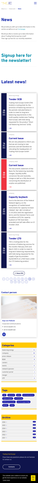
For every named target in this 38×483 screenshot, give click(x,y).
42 (34, 356)
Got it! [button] (33, 478)
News (19, 9)
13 (33, 279)
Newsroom (13, 9)
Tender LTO (15, 238)
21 (34, 365)
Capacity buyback (18, 196)
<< (3, 279)
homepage (21, 29)
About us (4, 9)
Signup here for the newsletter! (16, 58)
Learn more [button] (6, 480)
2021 (3, 438)
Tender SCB (15, 99)
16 (19, 282)
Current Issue (16, 138)
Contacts (11, 467)
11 (26, 279)
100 (34, 353)
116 (34, 350)
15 (15, 282)
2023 (3, 431)
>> (26, 282)
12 (29, 279)
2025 (3, 425)
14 (11, 282)
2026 (3, 422)
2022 (3, 435)
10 (22, 279)
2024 (3, 428)
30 (34, 359)
